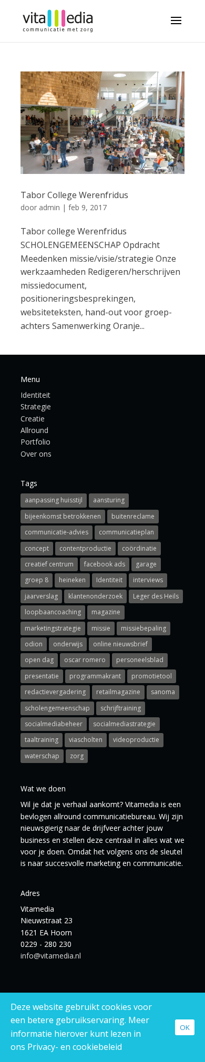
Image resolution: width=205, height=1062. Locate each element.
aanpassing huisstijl (54, 500)
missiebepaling (143, 628)
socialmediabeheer (54, 723)
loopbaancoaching (53, 611)
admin (49, 207)
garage (146, 564)
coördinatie (139, 548)
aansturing (109, 500)
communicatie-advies (56, 532)
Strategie (35, 406)
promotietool (151, 676)
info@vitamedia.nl (50, 956)
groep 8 (36, 579)
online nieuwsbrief (120, 644)
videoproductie (136, 739)
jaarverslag (41, 596)
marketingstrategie (53, 628)
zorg (77, 755)
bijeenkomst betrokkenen (63, 516)
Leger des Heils (156, 596)
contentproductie (85, 548)
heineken (72, 579)
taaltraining (41, 739)
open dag (39, 659)
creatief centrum (49, 564)
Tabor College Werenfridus (74, 195)
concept (37, 548)
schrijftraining (120, 708)
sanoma (163, 691)
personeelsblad (139, 659)
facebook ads (104, 564)
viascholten (85, 739)
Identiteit (35, 395)
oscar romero (85, 659)
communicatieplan (126, 532)
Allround (34, 430)
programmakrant (95, 676)
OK (185, 1027)
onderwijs (68, 644)
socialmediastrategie (124, 723)
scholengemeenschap (57, 708)
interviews (148, 579)
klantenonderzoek (95, 596)
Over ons (36, 454)
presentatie (42, 676)
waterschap (42, 755)
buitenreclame (133, 516)
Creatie (32, 419)
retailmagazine (118, 691)
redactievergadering (55, 691)
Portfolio (35, 442)
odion (34, 644)
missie (100, 628)
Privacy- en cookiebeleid (74, 1047)
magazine (105, 611)
